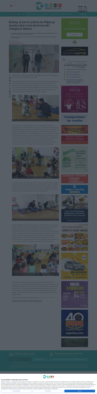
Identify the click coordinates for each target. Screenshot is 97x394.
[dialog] (48, 384)
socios (11, 381)
